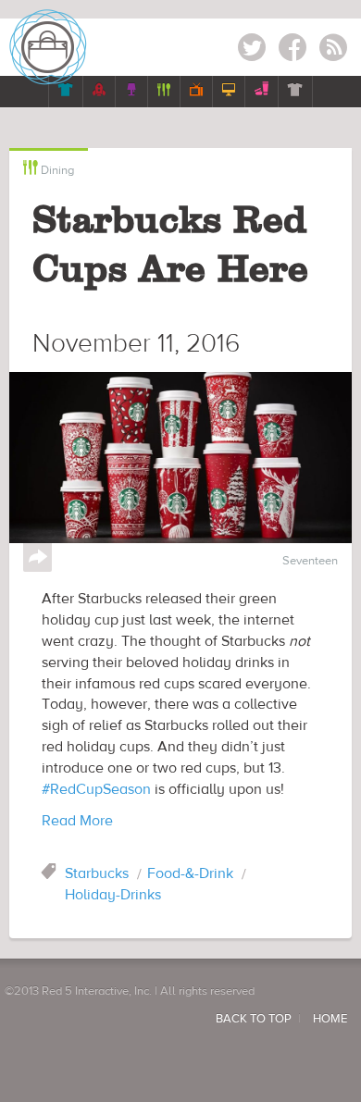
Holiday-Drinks (113, 894)
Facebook (292, 50)
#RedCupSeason (96, 789)
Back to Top (254, 1018)
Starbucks (97, 873)
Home (330, 1018)
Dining (48, 169)
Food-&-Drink (190, 873)
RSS (333, 50)
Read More (77, 820)
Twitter (252, 50)
